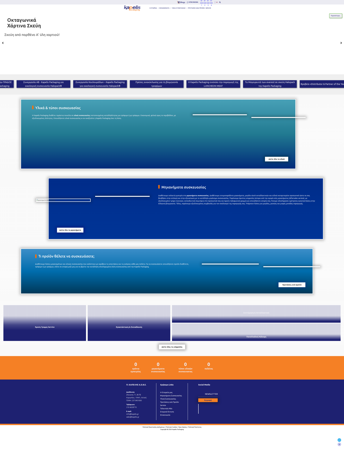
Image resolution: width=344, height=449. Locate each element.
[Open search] (220, 2)
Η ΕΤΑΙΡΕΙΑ (153, 8)
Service (163, 405)
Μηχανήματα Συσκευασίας (171, 396)
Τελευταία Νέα (166, 408)
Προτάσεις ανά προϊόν (292, 285)
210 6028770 (131, 407)
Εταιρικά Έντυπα (167, 412)
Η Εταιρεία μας (166, 392)
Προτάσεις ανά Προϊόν (169, 402)
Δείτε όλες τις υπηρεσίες (172, 347)
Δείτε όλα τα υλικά (277, 159)
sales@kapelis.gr (132, 417)
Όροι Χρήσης (183, 427)
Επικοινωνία (165, 415)
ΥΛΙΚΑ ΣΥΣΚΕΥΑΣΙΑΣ (179, 8)
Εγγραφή (208, 400)
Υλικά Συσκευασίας (168, 399)
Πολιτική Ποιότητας (194, 427)
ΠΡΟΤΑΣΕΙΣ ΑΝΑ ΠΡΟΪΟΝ (196, 8)
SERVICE (208, 8)
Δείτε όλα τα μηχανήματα (70, 230)
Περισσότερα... (146, 15)
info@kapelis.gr (132, 414)
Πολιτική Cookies (171, 427)
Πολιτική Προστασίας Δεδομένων (154, 427)
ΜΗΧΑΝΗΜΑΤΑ (164, 8)
